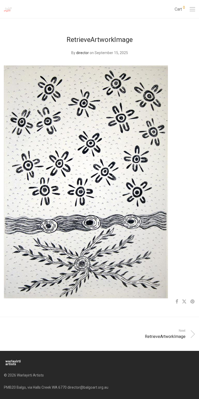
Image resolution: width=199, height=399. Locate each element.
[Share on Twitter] (184, 301)
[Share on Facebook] (176, 301)
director (82, 53)
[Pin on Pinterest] (192, 301)
